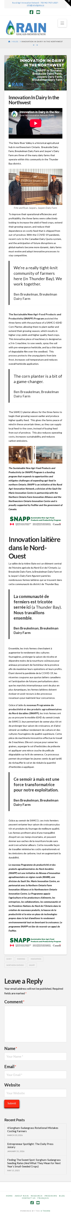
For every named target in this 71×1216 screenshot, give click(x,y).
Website (12, 1084)
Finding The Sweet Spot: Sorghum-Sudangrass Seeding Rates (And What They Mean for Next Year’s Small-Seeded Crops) (34, 1163)
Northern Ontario (15, 965)
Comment (14, 1001)
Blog (62, 1196)
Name (10, 1048)
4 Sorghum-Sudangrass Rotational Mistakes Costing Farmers (32, 1129)
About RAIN (22, 1196)
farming (21, 959)
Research (37, 1196)
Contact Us (29, 1198)
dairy (9, 959)
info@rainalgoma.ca (35, 5)
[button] (62, 23)
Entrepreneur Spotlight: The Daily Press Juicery (30, 1145)
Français (43, 1198)
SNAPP (32, 965)
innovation (36, 959)
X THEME (45, 1211)
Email (10, 1066)
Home (9, 1196)
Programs (51, 1196)
